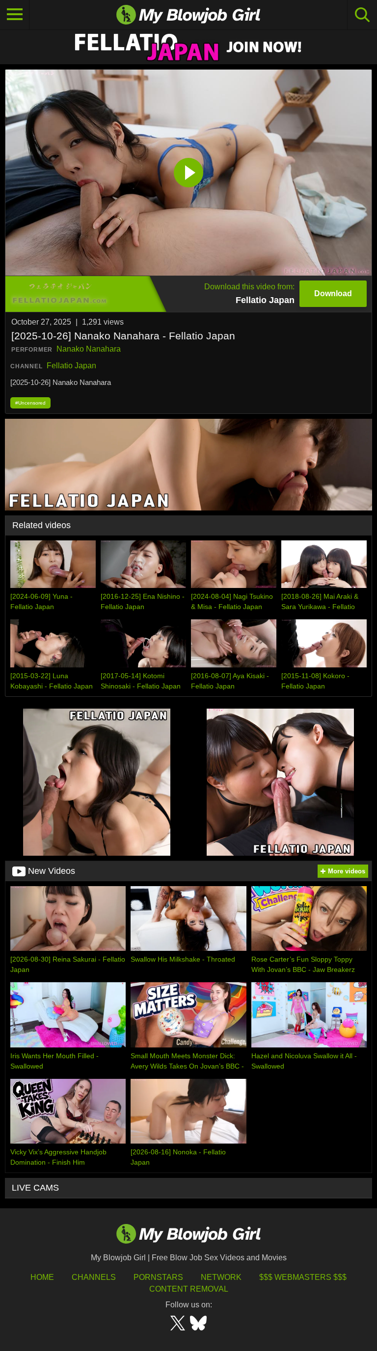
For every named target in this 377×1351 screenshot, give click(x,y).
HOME (42, 1277)
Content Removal (188, 1289)
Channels (94, 1277)
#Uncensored (30, 403)
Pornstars (158, 1277)
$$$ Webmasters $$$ (303, 1277)
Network (221, 1277)
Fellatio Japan (71, 365)
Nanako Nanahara (88, 349)
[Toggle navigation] (14, 14)
